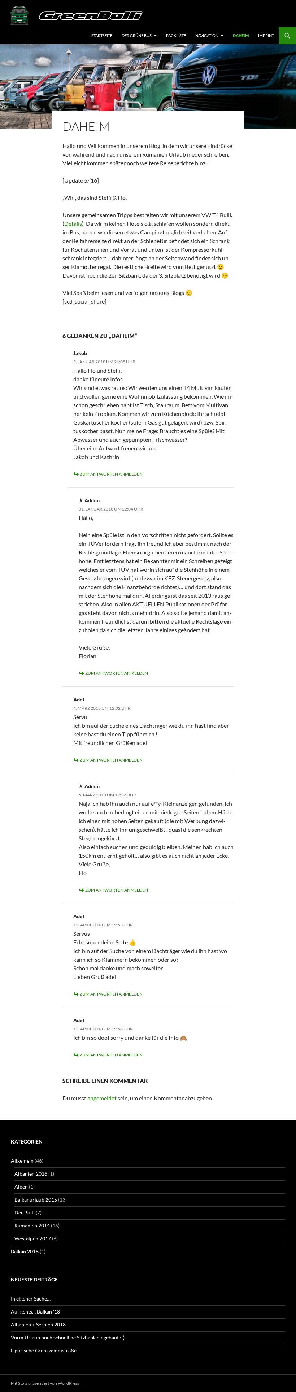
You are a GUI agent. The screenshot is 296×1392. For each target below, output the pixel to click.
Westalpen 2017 (32, 1238)
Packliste (176, 35)
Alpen (21, 1187)
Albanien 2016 (30, 1174)
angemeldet (102, 1098)
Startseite (101, 35)
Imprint (266, 35)
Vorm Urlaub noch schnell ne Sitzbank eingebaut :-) (68, 1337)
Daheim (241, 35)
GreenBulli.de (31, 36)
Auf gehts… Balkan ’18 (35, 1311)
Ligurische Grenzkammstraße (44, 1350)
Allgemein (22, 1161)
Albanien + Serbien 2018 (38, 1324)
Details (73, 223)
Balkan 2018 (25, 1251)
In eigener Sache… (31, 1299)
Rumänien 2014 (32, 1225)
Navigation (206, 35)
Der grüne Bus (137, 35)
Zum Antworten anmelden (111, 474)
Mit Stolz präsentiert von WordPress (45, 1383)
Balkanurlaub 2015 (35, 1199)
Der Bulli (24, 1212)
